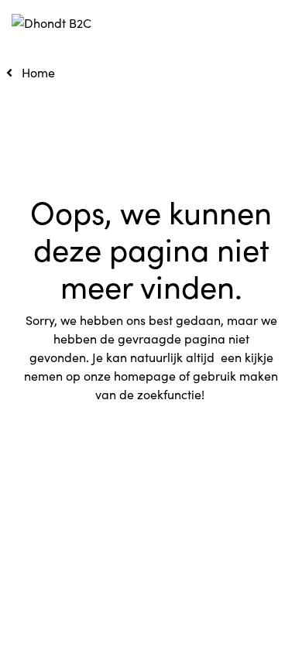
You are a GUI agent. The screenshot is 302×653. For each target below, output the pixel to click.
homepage (145, 376)
